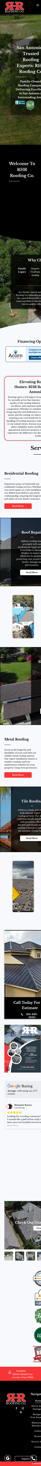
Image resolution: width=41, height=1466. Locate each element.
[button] (7, 1107)
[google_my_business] (21, 1412)
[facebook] (16, 1409)
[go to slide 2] (19, 1256)
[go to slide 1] (8, 1256)
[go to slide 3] (30, 1256)
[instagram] (22, 1409)
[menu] (38, 5)
